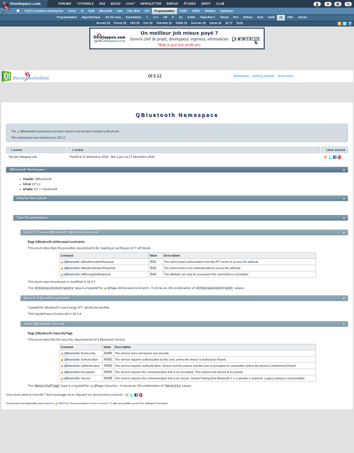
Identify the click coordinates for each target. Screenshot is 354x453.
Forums (64, 4)
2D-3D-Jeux (113, 17)
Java (119, 11)
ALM (91, 11)
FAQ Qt (134, 23)
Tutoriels (85, 4)
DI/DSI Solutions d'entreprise (44, 11)
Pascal (224, 17)
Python (247, 17)
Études (189, 4)
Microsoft (105, 11)
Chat (130, 4)
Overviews (285, 76)
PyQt (239, 23)
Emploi (172, 4)
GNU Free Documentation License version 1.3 (85, 403)
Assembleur (134, 17)
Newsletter (150, 4)
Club (220, 4)
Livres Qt (215, 23)
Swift (271, 17)
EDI (147, 11)
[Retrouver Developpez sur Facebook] (350, 24)
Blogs (115, 4)
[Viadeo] (326, 157)
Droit (206, 4)
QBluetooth (28, 131)
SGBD (183, 11)
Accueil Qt (103, 23)
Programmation (164, 11)
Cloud (72, 11)
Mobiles (210, 11)
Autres (302, 17)
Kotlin (191, 17)
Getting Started (263, 76)
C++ (155, 17)
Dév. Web (133, 11)
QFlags (112, 288)
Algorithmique (91, 17)
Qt (280, 17)
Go (181, 17)
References (241, 76)
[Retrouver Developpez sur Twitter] (345, 24)
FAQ (101, 4)
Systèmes (226, 11)
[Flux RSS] (339, 24)
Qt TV (229, 23)
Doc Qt (147, 23)
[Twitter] (330, 157)
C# (165, 17)
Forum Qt (120, 23)
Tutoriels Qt (164, 23)
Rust (260, 17)
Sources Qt (198, 23)
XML (290, 17)
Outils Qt (181, 23)
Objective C (207, 17)
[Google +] (339, 157)
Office (196, 11)
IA (82, 11)
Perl (235, 17)
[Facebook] (335, 157)
